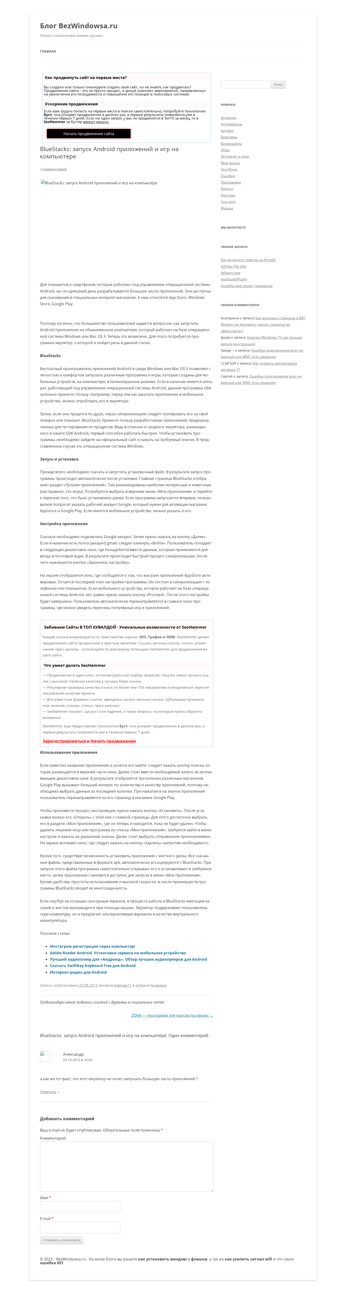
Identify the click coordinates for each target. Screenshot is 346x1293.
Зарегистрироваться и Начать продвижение (89, 741)
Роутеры (228, 195)
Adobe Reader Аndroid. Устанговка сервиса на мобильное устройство (118, 952)
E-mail (47, 1218)
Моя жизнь (230, 163)
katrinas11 (123, 985)
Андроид (158, 985)
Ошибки (228, 175)
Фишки (227, 208)
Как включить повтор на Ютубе (248, 259)
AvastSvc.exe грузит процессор (247, 285)
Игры (225, 150)
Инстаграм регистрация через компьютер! (92, 946)
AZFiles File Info (233, 266)
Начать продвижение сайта (89, 133)
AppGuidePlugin (234, 279)
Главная (48, 51)
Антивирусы (231, 124)
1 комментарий (53, 169)
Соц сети (228, 201)
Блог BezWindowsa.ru (79, 25)
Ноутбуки (229, 169)
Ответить (48, 1091)
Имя (45, 1197)
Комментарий (53, 1138)
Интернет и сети (235, 156)
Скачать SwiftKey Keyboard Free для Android (93, 965)
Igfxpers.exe (230, 272)
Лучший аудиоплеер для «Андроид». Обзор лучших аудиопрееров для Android (128, 959)
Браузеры (229, 137)
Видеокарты (231, 143)
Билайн (227, 130)
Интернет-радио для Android (78, 972)
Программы (231, 182)
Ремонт (227, 188)
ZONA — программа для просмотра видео (172, 1015)
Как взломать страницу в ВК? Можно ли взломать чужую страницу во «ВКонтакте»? (263, 324)
